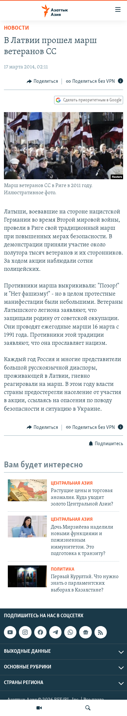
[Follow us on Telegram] (55, 632)
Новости (16, 28)
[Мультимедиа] (39, 708)
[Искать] (88, 708)
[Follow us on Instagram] (25, 632)
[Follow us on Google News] (85, 632)
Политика (62, 569)
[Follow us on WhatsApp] (70, 632)
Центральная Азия (72, 483)
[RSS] (100, 632)
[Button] (42, 81)
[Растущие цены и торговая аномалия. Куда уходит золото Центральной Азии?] (27, 490)
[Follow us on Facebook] (40, 632)
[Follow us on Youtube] (10, 632)
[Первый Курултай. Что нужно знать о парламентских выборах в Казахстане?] (27, 576)
